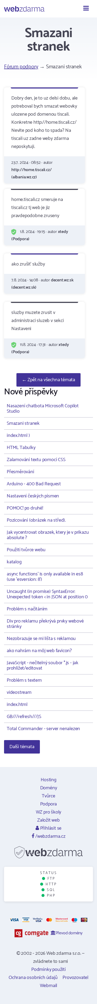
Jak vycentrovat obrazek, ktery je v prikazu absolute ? (48, 535)
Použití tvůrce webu (26, 550)
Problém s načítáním (27, 609)
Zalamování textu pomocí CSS (36, 460)
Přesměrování (20, 472)
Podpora (48, 804)
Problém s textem (24, 680)
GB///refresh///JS (24, 717)
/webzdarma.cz (49, 836)
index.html (17, 705)
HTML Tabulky (21, 448)
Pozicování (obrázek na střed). (36, 520)
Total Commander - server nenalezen (43, 729)
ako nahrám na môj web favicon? (39, 651)
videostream (19, 692)
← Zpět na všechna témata (48, 380)
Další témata (21, 747)
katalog (14, 562)
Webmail (48, 986)
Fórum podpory (21, 66)
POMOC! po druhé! (25, 508)
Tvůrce (48, 796)
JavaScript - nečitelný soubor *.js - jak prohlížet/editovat (42, 665)
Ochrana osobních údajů (33, 978)
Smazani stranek (23, 423)
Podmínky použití (48, 970)
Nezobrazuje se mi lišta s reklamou (41, 639)
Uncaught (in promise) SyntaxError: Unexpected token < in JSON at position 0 (47, 594)
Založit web (48, 820)
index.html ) (18, 436)
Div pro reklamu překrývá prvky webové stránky (45, 624)
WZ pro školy (48, 812)
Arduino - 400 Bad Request (34, 484)
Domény (48, 788)
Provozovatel (75, 978)
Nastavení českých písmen (33, 496)
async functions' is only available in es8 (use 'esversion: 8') (45, 577)
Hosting (48, 780)
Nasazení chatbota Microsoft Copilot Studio (43, 408)
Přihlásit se (50, 828)
